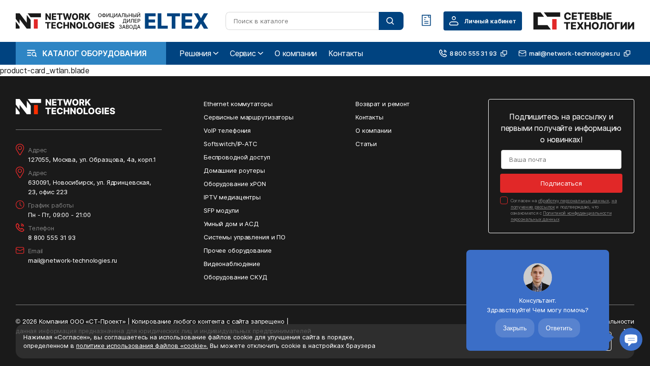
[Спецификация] (426, 21)
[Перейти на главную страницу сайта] (112, 21)
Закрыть (515, 328)
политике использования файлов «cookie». (142, 345)
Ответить (559, 328)
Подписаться (561, 183)
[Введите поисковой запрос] (391, 21)
